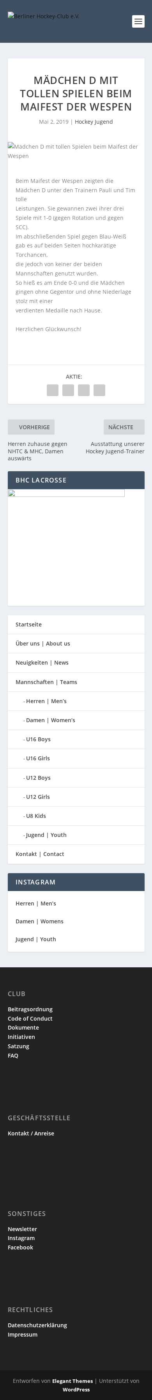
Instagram (21, 1238)
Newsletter (22, 1229)
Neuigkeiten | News (42, 662)
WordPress (76, 1389)
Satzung (18, 1046)
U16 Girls (38, 758)
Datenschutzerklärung (37, 1325)
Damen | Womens (40, 921)
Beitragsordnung (30, 1009)
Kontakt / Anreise (31, 1133)
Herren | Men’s (46, 701)
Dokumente (23, 1027)
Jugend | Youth (46, 835)
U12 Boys (38, 777)
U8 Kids (36, 815)
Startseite (29, 624)
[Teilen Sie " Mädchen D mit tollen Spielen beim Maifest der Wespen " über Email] (84, 390)
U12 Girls (38, 796)
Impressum (22, 1334)
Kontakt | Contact (40, 854)
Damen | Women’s (50, 720)
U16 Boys (38, 739)
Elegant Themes (72, 1380)
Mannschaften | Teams (46, 682)
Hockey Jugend (94, 121)
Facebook (20, 1247)
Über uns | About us (43, 643)
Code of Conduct (30, 1018)
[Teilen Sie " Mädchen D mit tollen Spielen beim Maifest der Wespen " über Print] (99, 390)
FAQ (13, 1055)
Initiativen (21, 1036)
